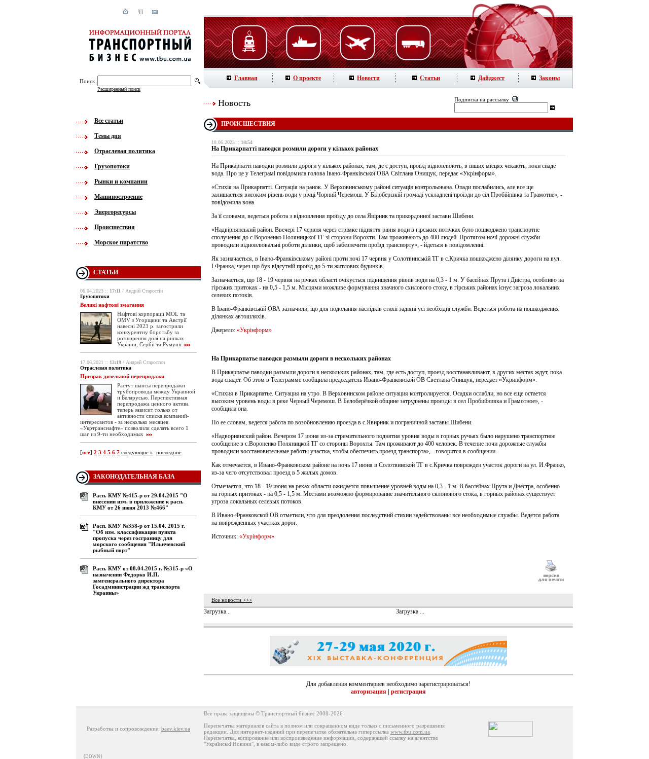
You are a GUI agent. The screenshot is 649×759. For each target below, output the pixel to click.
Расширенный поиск (118, 89)
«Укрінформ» (254, 330)
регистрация (408, 691)
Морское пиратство (121, 242)
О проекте (307, 78)
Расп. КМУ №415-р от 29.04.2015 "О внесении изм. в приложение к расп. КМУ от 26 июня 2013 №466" (140, 501)
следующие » (137, 452)
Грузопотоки (112, 166)
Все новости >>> (231, 600)
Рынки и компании (121, 181)
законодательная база (134, 476)
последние (169, 452)
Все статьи (108, 120)
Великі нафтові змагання (112, 305)
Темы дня (107, 135)
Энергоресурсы (115, 211)
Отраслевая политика (124, 151)
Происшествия (114, 227)
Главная (246, 78)
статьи (105, 272)
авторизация (368, 691)
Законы (549, 78)
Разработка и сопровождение (122, 729)
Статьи (430, 78)
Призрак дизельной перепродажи (122, 376)
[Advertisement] (369, 571)
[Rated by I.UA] (510, 735)
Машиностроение (118, 196)
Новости (368, 78)
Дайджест (491, 78)
